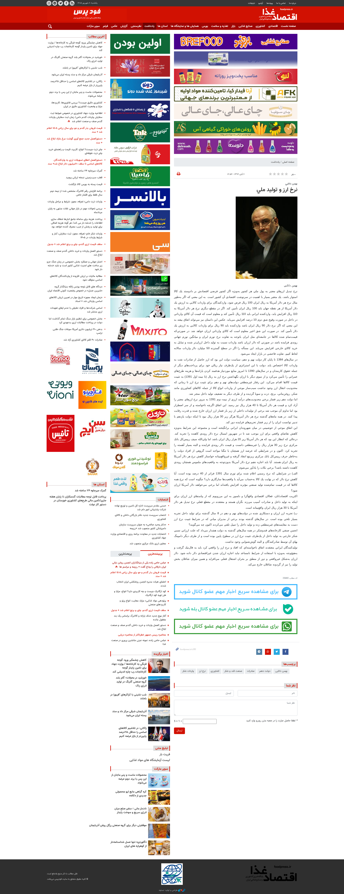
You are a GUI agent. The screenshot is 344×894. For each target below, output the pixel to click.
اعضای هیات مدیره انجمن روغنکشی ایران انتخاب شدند (141, 584)
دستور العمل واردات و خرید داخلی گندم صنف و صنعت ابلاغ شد (138, 627)
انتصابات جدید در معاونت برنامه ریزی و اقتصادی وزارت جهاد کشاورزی (138, 536)
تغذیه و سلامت (219, 26)
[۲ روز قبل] (159, 734)
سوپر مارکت (93, 26)
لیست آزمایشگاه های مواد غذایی (149, 760)
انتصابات (163, 499)
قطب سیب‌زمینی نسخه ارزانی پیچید (84, 178)
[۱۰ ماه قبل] (159, 831)
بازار (233, 26)
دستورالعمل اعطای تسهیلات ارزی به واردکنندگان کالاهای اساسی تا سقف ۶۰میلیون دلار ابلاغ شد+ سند (75, 162)
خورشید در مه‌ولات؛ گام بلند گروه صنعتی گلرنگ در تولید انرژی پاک (131, 682)
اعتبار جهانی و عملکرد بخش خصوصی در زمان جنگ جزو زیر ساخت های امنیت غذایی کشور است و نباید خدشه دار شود (74, 265)
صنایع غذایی (245, 26)
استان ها (163, 26)
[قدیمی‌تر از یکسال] (159, 847)
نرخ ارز (202, 671)
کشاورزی (260, 26)
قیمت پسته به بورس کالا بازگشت (85, 184)
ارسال (179, 731)
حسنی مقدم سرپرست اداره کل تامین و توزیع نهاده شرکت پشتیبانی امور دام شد (140, 508)
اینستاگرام (49, 3)
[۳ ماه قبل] (159, 814)
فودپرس (275, 15)
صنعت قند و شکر (233, 671)
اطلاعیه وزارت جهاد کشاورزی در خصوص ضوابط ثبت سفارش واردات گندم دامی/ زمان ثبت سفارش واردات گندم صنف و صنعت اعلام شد (75, 117)
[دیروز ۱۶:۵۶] (159, 700)
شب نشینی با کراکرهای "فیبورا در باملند (128, 697)
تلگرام (54, 3)
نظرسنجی (136, 26)
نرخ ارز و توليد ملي (277, 189)
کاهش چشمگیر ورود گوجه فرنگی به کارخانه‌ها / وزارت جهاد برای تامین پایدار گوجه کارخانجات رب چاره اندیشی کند (129, 666)
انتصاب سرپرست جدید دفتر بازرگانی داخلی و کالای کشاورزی (140, 517)
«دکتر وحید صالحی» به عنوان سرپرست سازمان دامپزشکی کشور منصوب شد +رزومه (142, 527)
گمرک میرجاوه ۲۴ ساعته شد (87, 171)
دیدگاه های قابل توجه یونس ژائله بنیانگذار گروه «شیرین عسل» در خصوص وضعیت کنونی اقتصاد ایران (75, 289)
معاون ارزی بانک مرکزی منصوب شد (148, 544)
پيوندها (270, 3)
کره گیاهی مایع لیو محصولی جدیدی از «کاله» (131, 794)
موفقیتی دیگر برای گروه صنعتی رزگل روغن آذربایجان (118, 825)
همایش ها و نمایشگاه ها (185, 26)
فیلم (105, 26)
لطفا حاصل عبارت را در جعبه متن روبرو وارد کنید (271, 721)
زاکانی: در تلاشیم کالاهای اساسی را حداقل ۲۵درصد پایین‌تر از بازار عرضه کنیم (133, 732)
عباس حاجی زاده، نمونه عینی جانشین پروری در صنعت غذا (138, 642)
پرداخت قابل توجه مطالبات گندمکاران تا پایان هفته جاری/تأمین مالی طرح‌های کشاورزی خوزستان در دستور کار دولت (78, 501)
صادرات (250, 671)
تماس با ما (281, 3)
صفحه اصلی (288, 162)
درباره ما (292, 3)
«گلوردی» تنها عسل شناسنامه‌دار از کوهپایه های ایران (128, 844)
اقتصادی (273, 26)
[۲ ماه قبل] (159, 797)
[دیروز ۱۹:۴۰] (159, 683)
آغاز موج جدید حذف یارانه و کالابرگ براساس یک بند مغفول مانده (140, 618)
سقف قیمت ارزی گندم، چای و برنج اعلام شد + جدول (138, 610)
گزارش (124, 26)
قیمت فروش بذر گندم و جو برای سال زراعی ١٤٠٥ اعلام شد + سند (138, 574)
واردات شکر (188, 671)
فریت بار (164, 754)
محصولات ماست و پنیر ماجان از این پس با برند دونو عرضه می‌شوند (129, 779)
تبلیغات (251, 3)
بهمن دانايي (291, 184)
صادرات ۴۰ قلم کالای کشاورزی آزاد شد (83, 340)
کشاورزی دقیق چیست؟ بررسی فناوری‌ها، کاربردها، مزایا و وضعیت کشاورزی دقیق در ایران (76, 105)
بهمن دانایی (281, 671)
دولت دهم (264, 671)
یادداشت (149, 26)
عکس (114, 26)
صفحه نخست (288, 26)
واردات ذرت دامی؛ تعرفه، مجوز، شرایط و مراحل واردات (75, 202)
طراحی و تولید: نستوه (168, 890)
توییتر (60, 3)
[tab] (155, 553)
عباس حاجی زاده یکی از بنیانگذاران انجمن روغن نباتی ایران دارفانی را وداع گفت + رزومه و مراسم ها (139, 565)
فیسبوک (66, 3)
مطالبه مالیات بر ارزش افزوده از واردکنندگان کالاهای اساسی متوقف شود (76, 278)
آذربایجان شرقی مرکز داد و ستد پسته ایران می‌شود (129, 713)
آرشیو (260, 3)
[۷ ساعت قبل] (159, 665)
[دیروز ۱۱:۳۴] (159, 717)
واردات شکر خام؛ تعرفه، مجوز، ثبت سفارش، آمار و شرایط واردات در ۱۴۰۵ (77, 236)
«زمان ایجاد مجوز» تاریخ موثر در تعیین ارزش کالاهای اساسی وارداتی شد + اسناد (75, 299)
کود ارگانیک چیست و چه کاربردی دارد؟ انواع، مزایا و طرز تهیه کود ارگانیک (140, 593)
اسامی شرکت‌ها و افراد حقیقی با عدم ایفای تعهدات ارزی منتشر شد (76, 310)
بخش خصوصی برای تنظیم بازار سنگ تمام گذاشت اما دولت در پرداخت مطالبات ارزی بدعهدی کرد (75, 321)
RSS (72, 3)
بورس (205, 26)
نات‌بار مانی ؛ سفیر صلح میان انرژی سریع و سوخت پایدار (130, 811)
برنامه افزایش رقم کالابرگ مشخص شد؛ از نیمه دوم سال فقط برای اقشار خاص (76, 193)
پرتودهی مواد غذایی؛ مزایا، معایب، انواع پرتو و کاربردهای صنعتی (143, 603)
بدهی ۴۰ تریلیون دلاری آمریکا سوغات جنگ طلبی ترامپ (77, 331)
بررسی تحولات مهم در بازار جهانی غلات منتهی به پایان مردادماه (75, 210)
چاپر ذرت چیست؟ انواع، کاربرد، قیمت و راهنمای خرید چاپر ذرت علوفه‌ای (75, 151)
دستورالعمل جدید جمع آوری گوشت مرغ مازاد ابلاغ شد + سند (74, 141)
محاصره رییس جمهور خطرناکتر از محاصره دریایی (142, 635)
